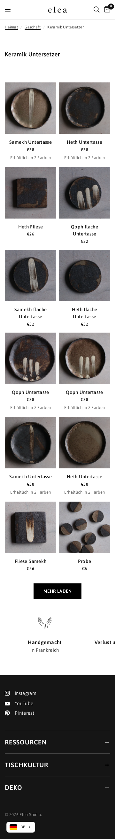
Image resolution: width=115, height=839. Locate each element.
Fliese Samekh (30, 561)
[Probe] (84, 527)
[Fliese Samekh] (30, 527)
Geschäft (33, 27)
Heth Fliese (30, 226)
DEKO (13, 787)
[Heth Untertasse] (84, 108)
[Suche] (96, 9)
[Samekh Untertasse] (30, 108)
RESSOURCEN (26, 742)
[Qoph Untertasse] (30, 358)
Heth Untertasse (84, 142)
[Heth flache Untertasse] (84, 275)
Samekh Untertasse (30, 142)
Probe (84, 561)
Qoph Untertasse (30, 392)
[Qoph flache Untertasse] (84, 193)
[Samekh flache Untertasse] (30, 275)
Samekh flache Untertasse (30, 313)
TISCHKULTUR (26, 764)
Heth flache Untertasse (84, 313)
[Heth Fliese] (30, 193)
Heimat (11, 27)
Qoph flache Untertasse (84, 230)
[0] (106, 9)
